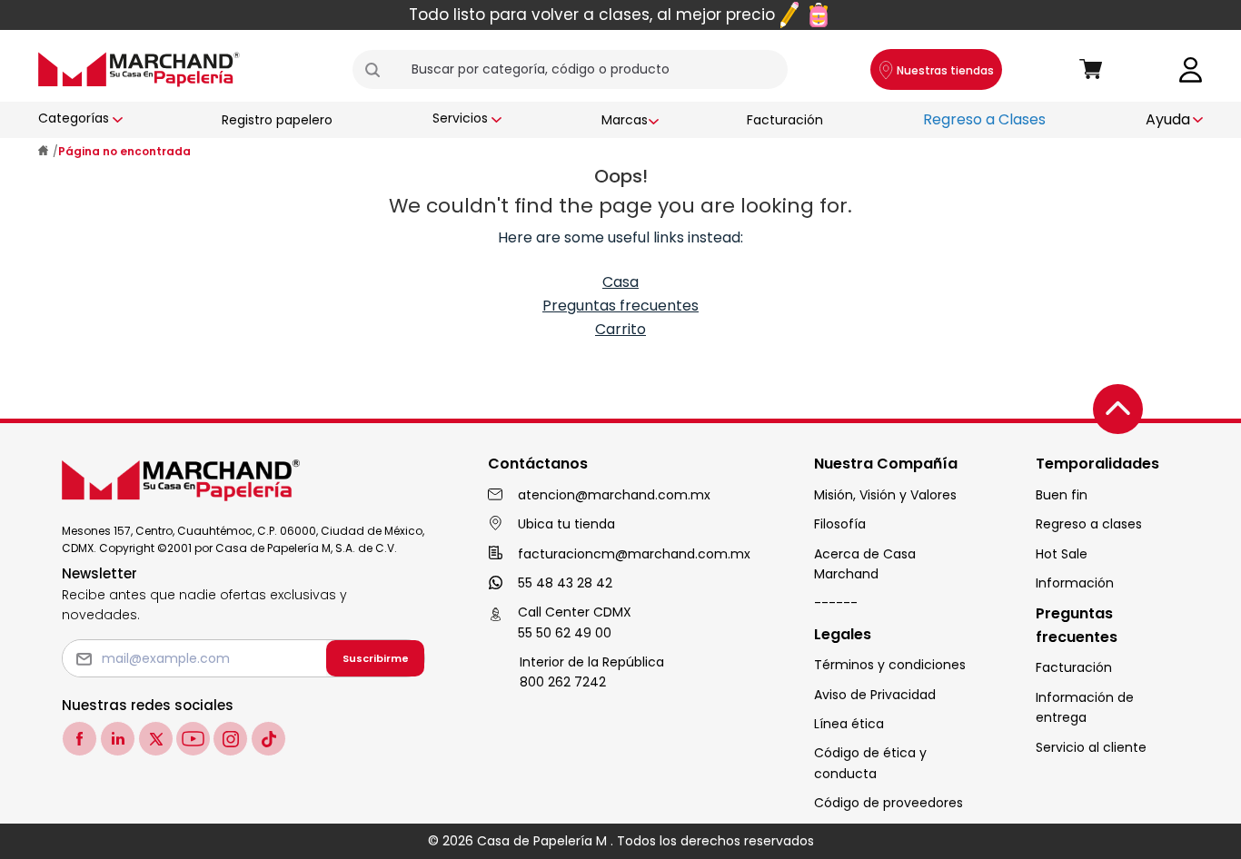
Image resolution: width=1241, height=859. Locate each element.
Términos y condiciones (890, 665)
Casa (620, 282)
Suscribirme (376, 658)
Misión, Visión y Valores (885, 495)
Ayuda (1168, 119)
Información (1075, 583)
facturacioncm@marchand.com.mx (634, 554)
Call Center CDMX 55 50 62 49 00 (574, 622)
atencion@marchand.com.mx (614, 495)
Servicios (460, 118)
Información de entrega (1085, 707)
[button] (380, 70)
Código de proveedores (888, 803)
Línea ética (849, 724)
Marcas (624, 120)
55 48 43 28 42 (565, 583)
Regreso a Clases (984, 119)
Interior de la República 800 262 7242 (592, 672)
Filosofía (840, 524)
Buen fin (1061, 495)
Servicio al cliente (1091, 747)
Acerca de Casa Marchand (865, 564)
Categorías (73, 118)
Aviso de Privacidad (875, 695)
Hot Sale (1061, 554)
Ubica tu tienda (566, 524)
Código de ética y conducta (870, 763)
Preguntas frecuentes (620, 305)
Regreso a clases (1089, 524)
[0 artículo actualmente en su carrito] (1091, 70)
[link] (1191, 68)
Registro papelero (277, 120)
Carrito (620, 329)
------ (836, 603)
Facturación (785, 120)
